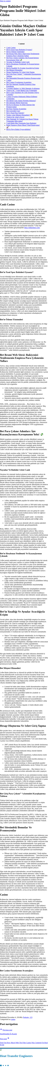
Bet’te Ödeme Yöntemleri (15, 52)
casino (13, 1019)
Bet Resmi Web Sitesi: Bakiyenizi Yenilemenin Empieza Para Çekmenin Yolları (22, 55)
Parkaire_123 (27, 1017)
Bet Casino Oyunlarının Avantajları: (19, 82)
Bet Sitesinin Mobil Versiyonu (17, 103)
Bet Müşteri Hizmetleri (14, 70)
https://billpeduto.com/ (32, 228)
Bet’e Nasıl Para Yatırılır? (15, 113)
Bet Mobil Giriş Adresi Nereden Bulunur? (21, 101)
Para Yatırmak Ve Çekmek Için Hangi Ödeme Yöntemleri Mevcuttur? (22, 120)
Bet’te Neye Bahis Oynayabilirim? (18, 129)
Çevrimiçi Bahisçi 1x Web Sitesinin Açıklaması (23, 88)
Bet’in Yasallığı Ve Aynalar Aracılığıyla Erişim (22, 68)
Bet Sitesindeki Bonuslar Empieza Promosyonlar (23, 78)
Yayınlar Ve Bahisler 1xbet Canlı (17, 62)
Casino (8, 80)
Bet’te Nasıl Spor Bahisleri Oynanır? (19, 50)
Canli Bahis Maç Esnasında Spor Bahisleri (21, 123)
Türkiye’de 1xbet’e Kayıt (15, 117)
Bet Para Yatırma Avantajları (16, 109)
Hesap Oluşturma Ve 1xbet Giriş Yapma (20, 72)
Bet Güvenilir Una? (13, 111)
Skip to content (5, 1)
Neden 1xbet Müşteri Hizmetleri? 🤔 (19, 115)
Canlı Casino (11, 48)
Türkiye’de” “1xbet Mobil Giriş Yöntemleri (21, 90)
